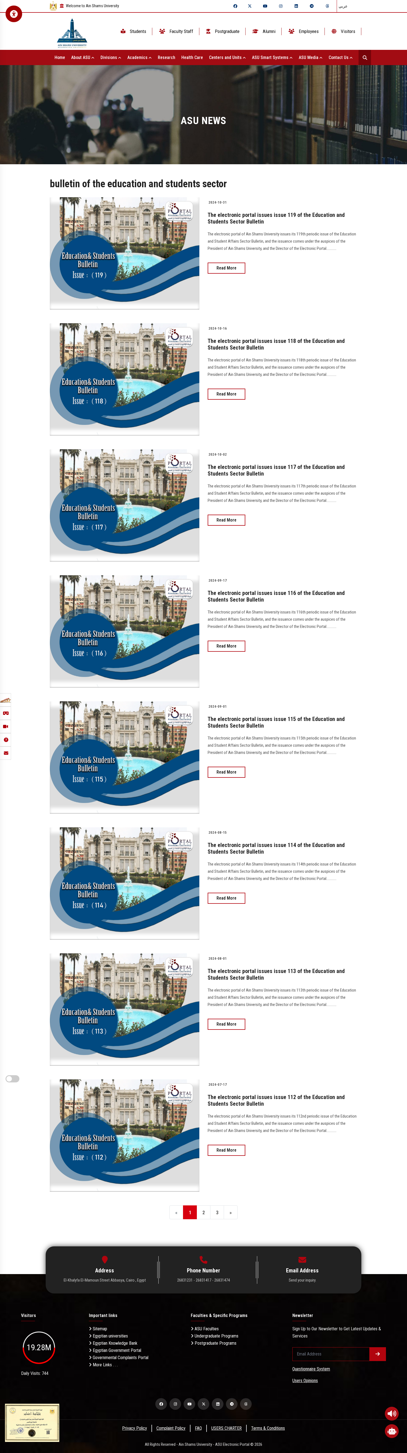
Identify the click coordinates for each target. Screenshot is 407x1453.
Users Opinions (305, 1380)
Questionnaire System (311, 1369)
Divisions (109, 57)
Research (166, 57)
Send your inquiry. (302, 1280)
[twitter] (250, 6)
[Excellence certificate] (32, 1422)
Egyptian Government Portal (116, 1350)
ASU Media (309, 57)
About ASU (81, 57)
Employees (308, 31)
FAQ (198, 1428)
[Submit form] (377, 1354)
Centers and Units (226, 57)
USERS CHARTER (226, 1428)
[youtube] (265, 6)
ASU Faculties (206, 1328)
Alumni (268, 31)
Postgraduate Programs (215, 1343)
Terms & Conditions (268, 1428)
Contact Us (339, 57)
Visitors (347, 31)
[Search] (365, 57)
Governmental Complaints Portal (120, 1357)
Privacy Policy (134, 1428)
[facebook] (235, 6)
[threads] (327, 6)
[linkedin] (296, 6)
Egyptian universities (110, 1336)
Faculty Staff (180, 31)
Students (137, 31)
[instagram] (281, 6)
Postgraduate (226, 31)
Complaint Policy (171, 1428)
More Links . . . (105, 1364)
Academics (138, 57)
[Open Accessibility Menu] (14, 14)
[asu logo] (72, 31)
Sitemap (99, 1328)
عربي (343, 6)
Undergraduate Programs (216, 1336)
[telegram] (312, 6)
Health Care (192, 57)
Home (60, 57)
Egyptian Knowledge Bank (114, 1343)
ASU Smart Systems (271, 57)
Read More (226, 268)
